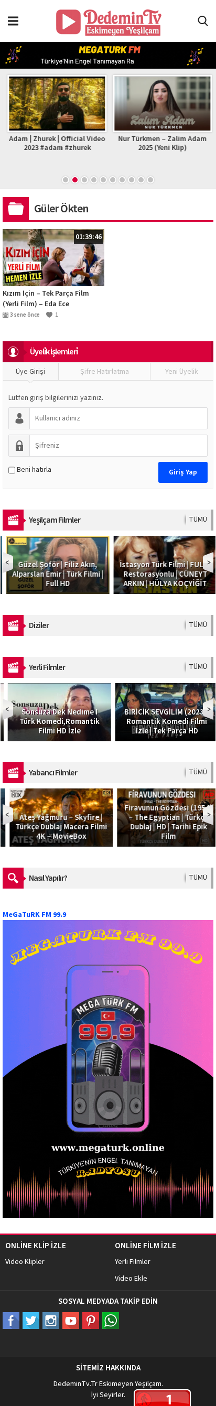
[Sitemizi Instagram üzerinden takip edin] (50, 1320)
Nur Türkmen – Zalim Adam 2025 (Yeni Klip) (160, 143)
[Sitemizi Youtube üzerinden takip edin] (70, 1320)
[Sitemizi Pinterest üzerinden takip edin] (90, 1320)
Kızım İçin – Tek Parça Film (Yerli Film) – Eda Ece (46, 298)
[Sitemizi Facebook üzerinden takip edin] (11, 1320)
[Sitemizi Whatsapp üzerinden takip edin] (110, 1320)
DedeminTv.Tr (75, 1384)
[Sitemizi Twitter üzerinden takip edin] (31, 1320)
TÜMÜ (198, 519)
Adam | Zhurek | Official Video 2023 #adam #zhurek (55, 143)
